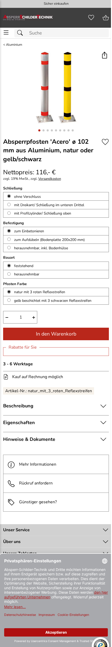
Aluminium (14, 45)
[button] (104, 55)
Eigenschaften (19, 422)
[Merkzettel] (91, 18)
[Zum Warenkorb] (106, 18)
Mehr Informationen (37, 464)
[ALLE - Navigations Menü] (6, 32)
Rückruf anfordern (36, 483)
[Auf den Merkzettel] (105, 142)
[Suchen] (21, 33)
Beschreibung (18, 406)
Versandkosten (49, 179)
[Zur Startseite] (28, 18)
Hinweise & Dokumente (29, 439)
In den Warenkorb (56, 334)
